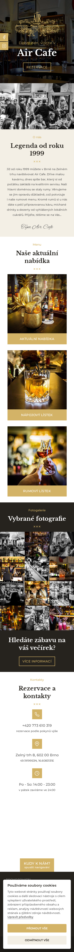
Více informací (37, 661)
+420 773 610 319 (37, 725)
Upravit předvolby (20, 917)
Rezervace (37, 67)
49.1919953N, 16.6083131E (37, 760)
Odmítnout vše (37, 940)
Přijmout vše (37, 928)
